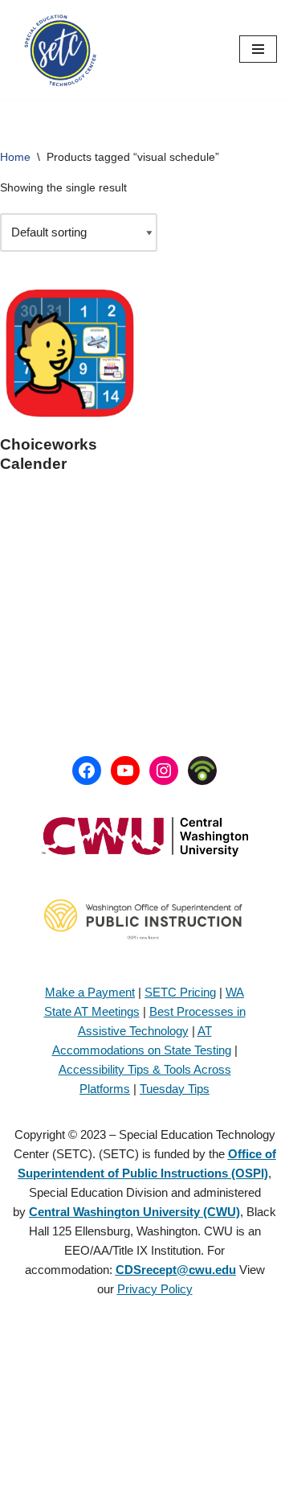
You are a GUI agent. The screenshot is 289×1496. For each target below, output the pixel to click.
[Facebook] (86, 770)
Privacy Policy (155, 1289)
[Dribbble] (202, 770)
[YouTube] (125, 770)
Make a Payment (90, 992)
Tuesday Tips (175, 1088)
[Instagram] (163, 770)
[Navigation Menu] (258, 49)
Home (15, 156)
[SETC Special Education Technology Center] (60, 49)
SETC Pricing (180, 992)
